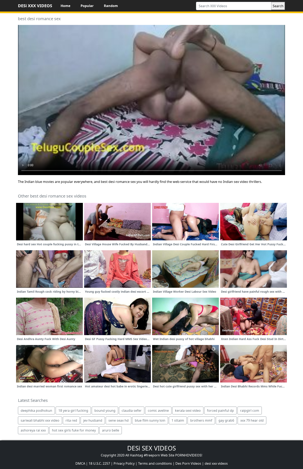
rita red (71, 420)
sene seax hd (118, 420)
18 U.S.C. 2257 (99, 463)
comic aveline (158, 410)
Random (111, 6)
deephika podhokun (36, 410)
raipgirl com (249, 410)
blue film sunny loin (150, 420)
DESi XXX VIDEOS (35, 5)
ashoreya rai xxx (33, 430)
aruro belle (110, 430)
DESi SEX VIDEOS (151, 448)
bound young (104, 410)
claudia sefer (132, 410)
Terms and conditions (155, 463)
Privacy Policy (124, 463)
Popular (87, 6)
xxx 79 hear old (252, 420)
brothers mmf (201, 420)
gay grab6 (226, 420)
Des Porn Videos (188, 463)
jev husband (92, 420)
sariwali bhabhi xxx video (40, 420)
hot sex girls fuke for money (74, 430)
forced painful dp (220, 410)
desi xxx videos (216, 463)
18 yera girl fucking (73, 410)
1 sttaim (177, 420)
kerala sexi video (188, 410)
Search (278, 6)
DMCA (80, 463)
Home (65, 6)
